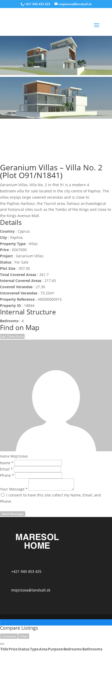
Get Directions (12, 336)
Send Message (13, 514)
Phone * (7, 475)
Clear (24, 636)
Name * (7, 462)
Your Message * (14, 489)
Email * (6, 469)
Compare (9, 636)
